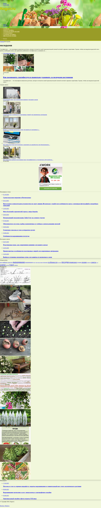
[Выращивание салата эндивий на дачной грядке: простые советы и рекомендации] (15, 461)
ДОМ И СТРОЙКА (8, 30)
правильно (73, 262)
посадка (65, 262)
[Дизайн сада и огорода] (8, 22)
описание (45, 262)
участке (16, 265)
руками (79, 262)
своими (84, 262)
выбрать (5, 262)
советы (93, 262)
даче (34, 262)
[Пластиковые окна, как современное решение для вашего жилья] (12, 98)
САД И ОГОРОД (7, 33)
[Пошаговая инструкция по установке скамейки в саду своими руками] (15, 373)
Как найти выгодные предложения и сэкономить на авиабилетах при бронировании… (26, 144)
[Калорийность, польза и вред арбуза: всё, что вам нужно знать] (15, 443)
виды (1, 262)
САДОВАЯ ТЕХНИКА (9, 34)
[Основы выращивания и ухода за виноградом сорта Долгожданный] (15, 284)
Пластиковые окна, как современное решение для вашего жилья (20, 99)
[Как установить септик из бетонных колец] (15, 302)
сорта (2, 264)
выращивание (19, 262)
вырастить (10, 262)
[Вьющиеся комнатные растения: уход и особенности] (15, 408)
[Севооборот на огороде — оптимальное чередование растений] (15, 479)
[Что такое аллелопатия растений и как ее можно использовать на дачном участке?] (15, 390)
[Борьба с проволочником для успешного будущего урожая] (15, 355)
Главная (2, 41)
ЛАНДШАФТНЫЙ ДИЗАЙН (11, 31)
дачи (36, 262)
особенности (52, 262)
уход (11, 264)
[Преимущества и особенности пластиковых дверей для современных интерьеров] (12, 113)
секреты (89, 262)
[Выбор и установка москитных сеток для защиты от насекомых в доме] (12, 128)
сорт (97, 262)
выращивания (29, 262)
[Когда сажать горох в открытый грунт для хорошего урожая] (15, 337)
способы (7, 265)
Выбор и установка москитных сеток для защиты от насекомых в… (21, 129)
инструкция (40, 262)
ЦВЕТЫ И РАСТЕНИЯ (9, 36)
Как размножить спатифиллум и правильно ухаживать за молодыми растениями (38, 77)
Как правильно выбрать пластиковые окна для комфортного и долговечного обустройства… (28, 159)
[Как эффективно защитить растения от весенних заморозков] (15, 426)
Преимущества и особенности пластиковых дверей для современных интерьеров (25, 114)
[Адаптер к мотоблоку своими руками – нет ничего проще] (15, 319)
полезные (59, 262)
